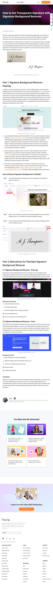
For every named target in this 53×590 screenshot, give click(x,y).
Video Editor (4, 573)
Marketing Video (5, 550)
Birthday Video (5, 566)
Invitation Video (5, 568)
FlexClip (41, 91)
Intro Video (4, 558)
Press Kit (44, 573)
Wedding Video (5, 561)
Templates (18, 2)
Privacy (44, 581)
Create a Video (46, 2)
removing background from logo (13, 169)
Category (25, 573)
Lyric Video (4, 563)
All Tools (25, 558)
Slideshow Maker (5, 571)
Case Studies (26, 568)
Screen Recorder (26, 555)
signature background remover (17, 138)
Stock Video (25, 579)
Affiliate (44, 568)
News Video (4, 553)
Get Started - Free (26, 509)
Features (25, 581)
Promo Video (5, 548)
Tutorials (44, 553)
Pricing (44, 576)
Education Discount (47, 579)
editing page (8, 154)
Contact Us (45, 550)
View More (4, 579)
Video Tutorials (46, 555)
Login (38, 2)
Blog (24, 566)
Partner (44, 571)
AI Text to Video (26, 553)
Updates (44, 566)
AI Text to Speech (27, 548)
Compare (25, 571)
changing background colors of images (29, 167)
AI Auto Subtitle (26, 550)
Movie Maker (5, 576)
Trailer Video (4, 555)
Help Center (45, 548)
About (44, 563)
